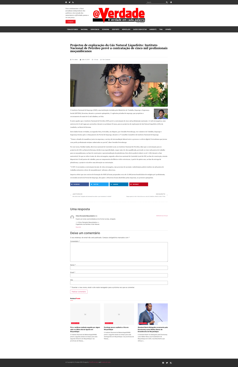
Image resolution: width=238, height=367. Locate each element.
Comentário (75, 241)
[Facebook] (66, 2)
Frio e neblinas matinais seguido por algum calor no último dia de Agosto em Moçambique (85, 329)
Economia (105, 29)
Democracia (95, 29)
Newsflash (126, 29)
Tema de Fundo (72, 29)
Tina (161, 29)
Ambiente (152, 29)
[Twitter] (69, 2)
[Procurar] (166, 2)
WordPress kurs (93, 362)
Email (72, 272)
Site (71, 280)
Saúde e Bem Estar (140, 29)
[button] (79, 184)
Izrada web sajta (106, 362)
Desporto (115, 29)
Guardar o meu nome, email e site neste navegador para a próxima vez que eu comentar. (103, 287)
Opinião (168, 29)
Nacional (84, 29)
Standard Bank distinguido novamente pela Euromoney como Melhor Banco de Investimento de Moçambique (153, 329)
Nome (73, 265)
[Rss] (72, 2)
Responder (78, 227)
